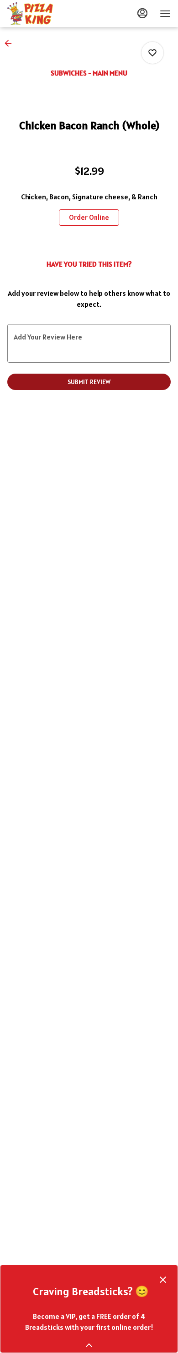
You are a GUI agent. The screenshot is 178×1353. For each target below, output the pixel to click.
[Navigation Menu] (165, 13)
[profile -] (142, 13)
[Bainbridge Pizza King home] (48, 13)
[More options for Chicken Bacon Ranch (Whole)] (152, 53)
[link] (89, 217)
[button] (11, 43)
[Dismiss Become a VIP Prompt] (163, 1280)
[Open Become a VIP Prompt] (89, 1345)
